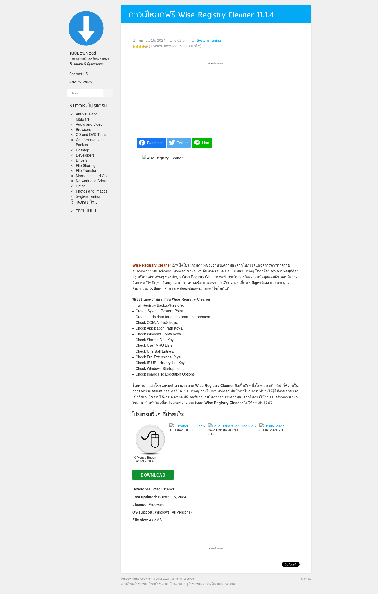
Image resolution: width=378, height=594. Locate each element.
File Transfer (86, 170)
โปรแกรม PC (178, 584)
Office (80, 185)
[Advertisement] (216, 98)
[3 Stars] (140, 46)
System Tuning (88, 196)
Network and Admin (92, 180)
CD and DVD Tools (91, 134)
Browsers (83, 129)
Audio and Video (89, 124)
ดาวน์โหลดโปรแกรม (134, 584)
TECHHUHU (86, 210)
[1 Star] (134, 46)
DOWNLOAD (153, 475)
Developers (85, 155)
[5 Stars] (146, 46)
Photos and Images (91, 191)
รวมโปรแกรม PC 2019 (220, 584)
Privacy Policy (80, 82)
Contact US (78, 74)
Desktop (82, 149)
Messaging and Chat (93, 175)
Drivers (81, 160)
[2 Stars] (137, 46)
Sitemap (306, 578)
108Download (130, 578)
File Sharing (85, 165)
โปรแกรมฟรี (196, 584)
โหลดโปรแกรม (158, 584)
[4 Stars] (143, 46)
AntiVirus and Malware (86, 116)
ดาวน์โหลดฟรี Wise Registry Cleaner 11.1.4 (201, 15)
